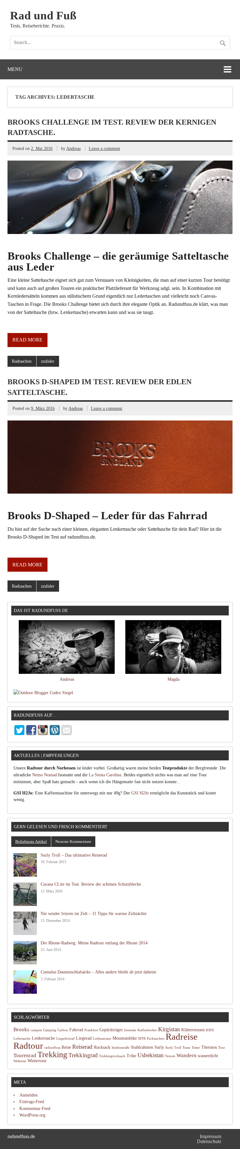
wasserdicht (208, 1055)
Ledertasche (22, 1038)
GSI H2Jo (140, 792)
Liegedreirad (65, 1038)
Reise (66, 1047)
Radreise (182, 1037)
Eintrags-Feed (31, 1101)
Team (186, 1047)
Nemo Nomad (44, 774)
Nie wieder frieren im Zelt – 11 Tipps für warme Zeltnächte (94, 913)
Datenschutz (209, 1141)
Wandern (187, 1055)
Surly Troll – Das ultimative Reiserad (74, 855)
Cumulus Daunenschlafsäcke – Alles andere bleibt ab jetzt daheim (98, 971)
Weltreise (19, 1061)
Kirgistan (169, 1029)
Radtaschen (22, 361)
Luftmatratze (102, 1038)
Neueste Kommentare (73, 841)
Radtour (28, 1046)
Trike (131, 1055)
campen (36, 1030)
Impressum (210, 1136)
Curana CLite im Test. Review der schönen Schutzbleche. (91, 884)
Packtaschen (155, 1038)
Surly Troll (173, 1047)
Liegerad (84, 1038)
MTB (142, 1038)
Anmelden (28, 1094)
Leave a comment (104, 148)
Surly (159, 1047)
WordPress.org (32, 1114)
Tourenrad (24, 1055)
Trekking (52, 1054)
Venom (170, 1056)
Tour (221, 1047)
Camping (49, 1030)
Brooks (21, 1029)
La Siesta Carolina (105, 774)
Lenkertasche (43, 1038)
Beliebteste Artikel (31, 841)
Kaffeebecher (147, 1030)
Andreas (73, 148)
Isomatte (130, 1030)
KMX (210, 1030)
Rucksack (102, 1047)
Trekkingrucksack (112, 1056)
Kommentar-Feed (34, 1108)
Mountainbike (124, 1038)
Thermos (209, 1047)
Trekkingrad (83, 1055)
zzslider (47, 361)
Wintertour (37, 1060)
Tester (196, 1047)
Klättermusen (193, 1029)
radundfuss (52, 1047)
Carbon (63, 1030)
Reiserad (82, 1046)
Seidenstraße (121, 1047)
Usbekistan (151, 1055)
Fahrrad (76, 1029)
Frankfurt (91, 1030)
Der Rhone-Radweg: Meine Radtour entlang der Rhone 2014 (94, 942)
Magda (173, 679)
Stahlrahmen (142, 1047)
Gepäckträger (111, 1029)
